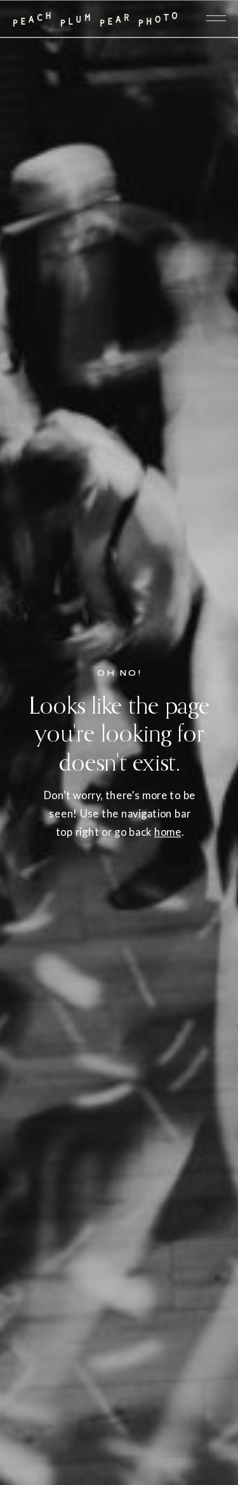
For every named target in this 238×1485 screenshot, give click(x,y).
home (168, 832)
